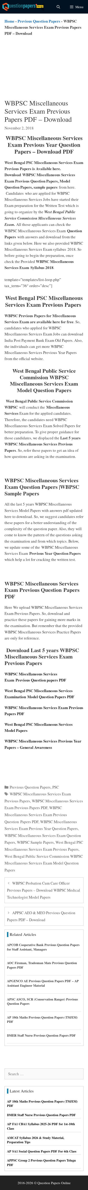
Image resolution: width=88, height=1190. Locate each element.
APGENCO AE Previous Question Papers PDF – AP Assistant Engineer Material (43, 983)
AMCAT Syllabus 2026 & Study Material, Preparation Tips (35, 1140)
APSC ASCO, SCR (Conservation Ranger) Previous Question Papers (42, 1001)
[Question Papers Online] (24, 7)
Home (9, 21)
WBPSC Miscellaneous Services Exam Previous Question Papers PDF (36, 814)
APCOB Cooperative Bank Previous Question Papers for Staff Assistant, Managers (43, 947)
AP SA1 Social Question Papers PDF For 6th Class (41, 1151)
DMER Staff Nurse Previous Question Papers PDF (41, 1035)
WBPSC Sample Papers (35, 842)
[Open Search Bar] (58, 7)
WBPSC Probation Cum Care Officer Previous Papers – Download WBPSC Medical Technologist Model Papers (43, 890)
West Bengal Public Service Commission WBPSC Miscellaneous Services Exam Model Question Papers (44, 863)
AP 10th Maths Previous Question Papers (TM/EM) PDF (42, 1019)
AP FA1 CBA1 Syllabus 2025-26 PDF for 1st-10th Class (41, 1126)
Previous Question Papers (39, 21)
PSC (55, 787)
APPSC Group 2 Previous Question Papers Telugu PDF (41, 1162)
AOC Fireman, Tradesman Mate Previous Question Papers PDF (42, 965)
